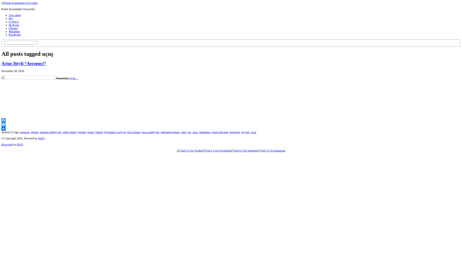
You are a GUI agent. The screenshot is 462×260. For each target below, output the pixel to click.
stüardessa (205, 132)
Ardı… (74, 78)
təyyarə (245, 132)
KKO (41, 138)
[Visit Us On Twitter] (189, 150)
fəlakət (99, 132)
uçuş (253, 132)
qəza (195, 132)
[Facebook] (231, 120)
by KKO (14, 21)
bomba (82, 132)
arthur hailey (70, 132)
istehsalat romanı (170, 132)
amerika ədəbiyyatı (50, 132)
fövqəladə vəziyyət (115, 132)
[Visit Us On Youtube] (243, 150)
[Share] (231, 129)
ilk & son (14, 25)
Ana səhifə (15, 15)
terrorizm (235, 132)
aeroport (24, 132)
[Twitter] (231, 124)
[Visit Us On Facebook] (216, 150)
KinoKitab (15, 34)
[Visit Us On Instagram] (271, 150)
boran (90, 132)
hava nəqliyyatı (150, 132)
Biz (11, 18)
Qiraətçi (13, 28)
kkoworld (7, 144)
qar (189, 132)
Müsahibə (14, 31)
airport (34, 132)
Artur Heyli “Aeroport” (23, 63)
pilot (183, 132)
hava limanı (133, 132)
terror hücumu (220, 132)
